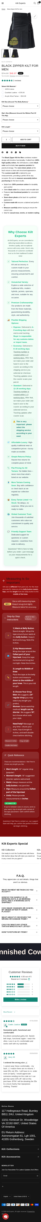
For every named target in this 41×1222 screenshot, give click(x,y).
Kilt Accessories (11, 1157)
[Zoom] (35, 16)
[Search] (35, 3)
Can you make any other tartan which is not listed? (16, 925)
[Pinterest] (12, 152)
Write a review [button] (20, 999)
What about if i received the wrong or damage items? (16, 918)
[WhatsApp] (16, 152)
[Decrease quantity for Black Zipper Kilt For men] (3, 139)
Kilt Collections (10, 1149)
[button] (7, 81)
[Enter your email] (37, 1175)
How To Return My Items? (14, 932)
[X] (7, 152)
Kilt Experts (20, 3)
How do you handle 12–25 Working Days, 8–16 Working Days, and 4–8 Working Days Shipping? (16, 899)
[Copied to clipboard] (20, 152)
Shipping (12, 76)
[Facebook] (3, 152)
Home (3, 9)
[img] (8, 1021)
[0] (38, 3)
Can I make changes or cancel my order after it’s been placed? (18, 910)
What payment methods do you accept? (17, 891)
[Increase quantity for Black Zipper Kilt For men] (9, 139)
